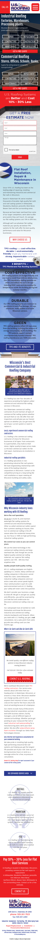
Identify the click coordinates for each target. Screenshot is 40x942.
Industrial (5, 921)
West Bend (25, 878)
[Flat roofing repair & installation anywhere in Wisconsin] (20, 904)
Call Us (5, 7)
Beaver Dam (21, 880)
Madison (25, 875)
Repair (10, 36)
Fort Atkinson (15, 878)
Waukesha (18, 875)
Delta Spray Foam (33, 921)
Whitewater (31, 880)
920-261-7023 (23, 914)
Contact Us (20, 891)
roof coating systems (14, 204)
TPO (26, 921)
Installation (28, 926)
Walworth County (26, 932)
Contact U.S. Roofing (20, 678)
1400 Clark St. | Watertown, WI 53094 (20, 912)
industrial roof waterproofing (19, 723)
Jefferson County (8, 932)
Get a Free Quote (20, 51)
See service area (18, 773)
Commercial (12, 921)
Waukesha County (20, 930)
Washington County (16, 932)
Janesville (33, 875)
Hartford (6, 880)
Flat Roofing (20, 921)
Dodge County (34, 930)
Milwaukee (9, 875)
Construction (29, 41)
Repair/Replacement (13, 926)
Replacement (29, 36)
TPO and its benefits (20, 346)
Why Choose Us (20, 239)
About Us (20, 923)
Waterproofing (29, 46)
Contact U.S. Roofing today (11, 760)
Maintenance (10, 46)
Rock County (33, 932)
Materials (29, 83)
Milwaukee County (10, 930)
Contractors (10, 41)
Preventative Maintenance (20, 928)
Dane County (27, 930)
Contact (26, 923)
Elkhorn (13, 880)
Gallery (14, 923)
